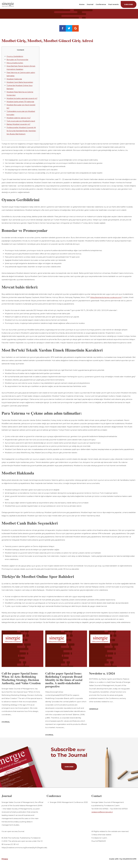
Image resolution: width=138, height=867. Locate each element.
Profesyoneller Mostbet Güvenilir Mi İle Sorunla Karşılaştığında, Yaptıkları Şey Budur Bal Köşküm (21, 130)
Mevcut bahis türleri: (15, 63)
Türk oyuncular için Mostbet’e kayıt (21, 121)
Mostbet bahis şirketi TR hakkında (20, 102)
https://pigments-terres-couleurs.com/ (106, 297)
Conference (101, 4)
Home (81, 4)
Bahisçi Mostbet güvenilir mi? (18, 124)
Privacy (5, 859)
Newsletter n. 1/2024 (102, 673)
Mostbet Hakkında (14, 79)
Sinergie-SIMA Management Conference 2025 (69, 802)
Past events (113, 4)
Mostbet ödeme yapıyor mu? (19, 118)
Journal (90, 4)
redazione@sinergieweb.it (102, 812)
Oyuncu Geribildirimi (15, 56)
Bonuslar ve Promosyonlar (17, 60)
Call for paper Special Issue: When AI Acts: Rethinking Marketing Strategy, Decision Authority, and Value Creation (21, 678)
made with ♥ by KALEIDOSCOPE (122, 859)
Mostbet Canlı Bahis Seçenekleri (20, 82)
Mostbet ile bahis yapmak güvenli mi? (22, 98)
